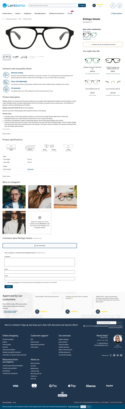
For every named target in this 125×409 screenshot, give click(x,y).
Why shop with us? (36, 373)
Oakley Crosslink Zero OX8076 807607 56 (112, 68)
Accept (83, 407)
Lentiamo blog (35, 371)
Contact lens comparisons (10, 373)
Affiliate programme (64, 352)
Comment (8, 256)
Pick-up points (7, 344)
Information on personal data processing (14, 355)
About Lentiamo (35, 363)
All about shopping (8, 339)
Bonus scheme (63, 342)
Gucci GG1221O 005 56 (113, 89)
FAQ (32, 339)
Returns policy (35, 342)
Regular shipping (63, 339)
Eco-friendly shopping (65, 355)
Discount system (63, 344)
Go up (14, 402)
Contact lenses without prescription (13, 366)
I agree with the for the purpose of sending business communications (103, 326)
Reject (88, 407)
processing (16, 282)
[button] (7, 57)
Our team (33, 366)
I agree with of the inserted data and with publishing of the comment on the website (32, 282)
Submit (8, 287)
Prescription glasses (11, 19)
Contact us (34, 376)
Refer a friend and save (65, 350)
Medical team (35, 368)
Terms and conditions (9, 350)
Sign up (120, 323)
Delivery (5, 342)
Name (7, 269)
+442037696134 (103, 343)
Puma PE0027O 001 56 (92, 89)
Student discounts (64, 347)
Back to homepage (7, 402)
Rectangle (30, 169)
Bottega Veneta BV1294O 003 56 (92, 68)
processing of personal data (101, 326)
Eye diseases (6, 371)
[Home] (3, 18)
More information (73, 407)
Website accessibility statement (12, 352)
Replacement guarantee (37, 344)
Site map (33, 379)
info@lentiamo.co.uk (102, 345)
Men (20, 19)
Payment (5, 347)
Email (6, 276)
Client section (34, 347)
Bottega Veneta (27, 19)
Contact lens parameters (10, 368)
